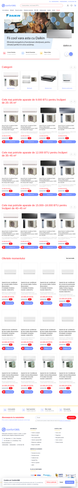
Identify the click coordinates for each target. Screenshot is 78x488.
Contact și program (35, 432)
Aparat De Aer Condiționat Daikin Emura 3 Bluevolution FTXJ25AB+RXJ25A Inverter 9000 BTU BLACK (47, 127)
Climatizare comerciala (28, 10)
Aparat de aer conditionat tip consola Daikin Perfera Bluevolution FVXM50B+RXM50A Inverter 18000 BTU (9, 286)
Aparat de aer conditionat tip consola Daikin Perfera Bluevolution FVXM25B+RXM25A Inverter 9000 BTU (48, 286)
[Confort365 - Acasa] (11, 429)
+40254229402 (63, 1)
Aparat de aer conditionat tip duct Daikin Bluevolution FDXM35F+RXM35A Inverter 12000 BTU (29, 332)
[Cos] (75, 5)
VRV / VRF (36, 10)
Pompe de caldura (18, 10)
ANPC (32, 465)
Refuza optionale (51, 482)
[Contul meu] (68, 5)
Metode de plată (35, 435)
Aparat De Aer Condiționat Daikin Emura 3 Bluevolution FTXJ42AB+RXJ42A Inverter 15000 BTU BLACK (29, 233)
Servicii (53, 10)
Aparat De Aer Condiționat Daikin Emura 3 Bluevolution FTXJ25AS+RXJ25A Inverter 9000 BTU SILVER (66, 127)
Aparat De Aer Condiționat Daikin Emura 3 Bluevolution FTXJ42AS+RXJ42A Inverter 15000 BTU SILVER (47, 233)
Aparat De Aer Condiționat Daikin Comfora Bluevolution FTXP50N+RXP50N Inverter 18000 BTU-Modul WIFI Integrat (29, 180)
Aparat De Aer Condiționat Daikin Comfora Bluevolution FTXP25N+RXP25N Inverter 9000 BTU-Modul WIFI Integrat (10, 127)
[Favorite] (71, 5)
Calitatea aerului (43, 10)
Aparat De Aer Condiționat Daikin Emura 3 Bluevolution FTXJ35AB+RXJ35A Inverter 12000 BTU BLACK (47, 180)
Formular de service (35, 453)
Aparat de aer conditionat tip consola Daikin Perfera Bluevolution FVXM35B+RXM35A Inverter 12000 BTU (29, 286)
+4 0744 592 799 (72, 1)
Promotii (58, 10)
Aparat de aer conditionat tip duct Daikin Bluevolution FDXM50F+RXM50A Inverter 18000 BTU (48, 332)
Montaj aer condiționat (36, 442)
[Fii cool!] (39, 35)
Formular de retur (35, 455)
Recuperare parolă (60, 437)
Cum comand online (35, 437)
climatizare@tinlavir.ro (7, 442)
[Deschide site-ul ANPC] (59, 475)
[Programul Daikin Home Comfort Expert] (47, 475)
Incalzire (49, 10)
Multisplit (12, 10)
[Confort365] (9, 5)
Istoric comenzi (59, 440)
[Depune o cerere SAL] (70, 475)
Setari (61, 482)
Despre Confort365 (35, 444)
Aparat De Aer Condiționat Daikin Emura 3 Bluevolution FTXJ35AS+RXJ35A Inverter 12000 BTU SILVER (66, 180)
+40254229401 (55, 1)
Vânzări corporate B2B (36, 440)
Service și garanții (35, 462)
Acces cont (58, 432)
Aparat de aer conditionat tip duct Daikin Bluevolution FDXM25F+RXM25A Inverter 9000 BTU (10, 332)
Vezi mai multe (70, 258)
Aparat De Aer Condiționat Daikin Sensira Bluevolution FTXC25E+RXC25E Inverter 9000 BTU (29, 375)
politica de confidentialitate (65, 420)
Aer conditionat (5, 10)
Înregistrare (58, 435)
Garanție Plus (34, 460)
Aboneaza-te (71, 417)
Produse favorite (59, 442)
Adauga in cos (12, 141)
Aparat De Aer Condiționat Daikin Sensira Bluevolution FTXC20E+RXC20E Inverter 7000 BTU (10, 375)
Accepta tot (69, 482)
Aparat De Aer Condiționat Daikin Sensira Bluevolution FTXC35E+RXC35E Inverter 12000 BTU (48, 375)
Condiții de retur (34, 457)
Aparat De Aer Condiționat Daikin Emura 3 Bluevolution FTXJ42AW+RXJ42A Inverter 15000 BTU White (66, 233)
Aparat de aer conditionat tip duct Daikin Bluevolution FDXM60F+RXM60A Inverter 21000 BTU (67, 332)
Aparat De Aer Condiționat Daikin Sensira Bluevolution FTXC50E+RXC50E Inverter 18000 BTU (67, 375)
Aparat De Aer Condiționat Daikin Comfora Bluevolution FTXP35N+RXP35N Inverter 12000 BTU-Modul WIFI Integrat (29, 127)
